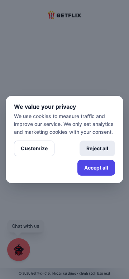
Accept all (96, 168)
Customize (34, 148)
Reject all (97, 148)
